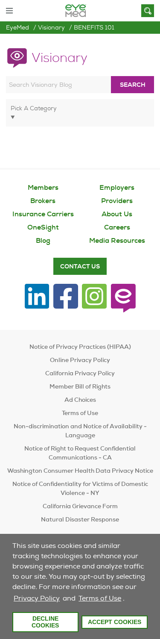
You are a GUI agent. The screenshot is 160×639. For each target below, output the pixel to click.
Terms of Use (100, 598)
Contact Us (80, 266)
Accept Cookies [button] (114, 621)
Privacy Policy (37, 598)
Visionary (51, 27)
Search (132, 84)
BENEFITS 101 (94, 27)
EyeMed (17, 27)
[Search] (147, 10)
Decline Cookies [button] (45, 622)
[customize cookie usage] (128, 600)
